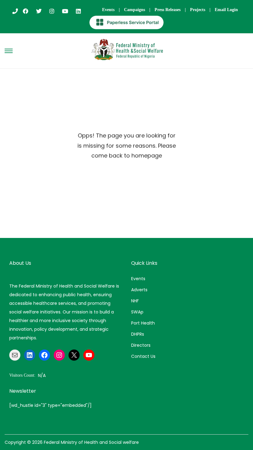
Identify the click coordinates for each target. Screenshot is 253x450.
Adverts (139, 290)
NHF (135, 301)
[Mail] (14, 355)
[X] (74, 355)
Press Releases (167, 9)
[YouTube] (88, 355)
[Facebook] (44, 355)
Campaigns (134, 9)
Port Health (143, 323)
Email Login (226, 9)
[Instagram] (59, 355)
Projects (197, 9)
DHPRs (137, 334)
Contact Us (143, 356)
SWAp (137, 312)
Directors (141, 345)
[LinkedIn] (29, 355)
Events (108, 9)
